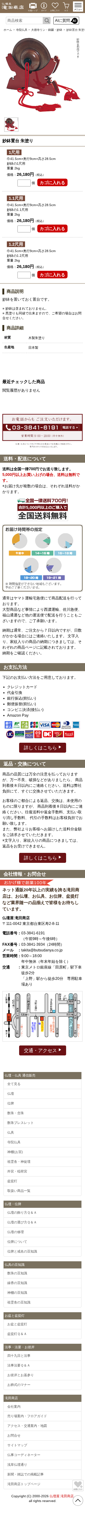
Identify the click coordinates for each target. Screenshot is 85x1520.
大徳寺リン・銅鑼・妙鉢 (46, 30)
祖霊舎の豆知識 (18, 1302)
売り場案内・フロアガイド (27, 1416)
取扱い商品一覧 (18, 1191)
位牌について (17, 1242)
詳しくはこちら (41, 747)
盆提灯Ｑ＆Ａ (17, 1334)
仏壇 (10, 1093)
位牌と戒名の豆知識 (22, 1251)
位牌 (10, 1103)
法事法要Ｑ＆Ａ (18, 1365)
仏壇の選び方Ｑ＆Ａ (22, 1222)
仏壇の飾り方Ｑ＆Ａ (22, 1212)
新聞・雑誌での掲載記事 (25, 1474)
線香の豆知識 (17, 1283)
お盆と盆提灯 (17, 1324)
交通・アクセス (41, 1050)
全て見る (14, 1084)
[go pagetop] (78, 1500)
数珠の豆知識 (17, 1273)
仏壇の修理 (15, 1232)
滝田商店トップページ (23, 1484)
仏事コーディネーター (23, 1455)
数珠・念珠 (15, 1113)
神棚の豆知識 (17, 1292)
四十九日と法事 (18, 1355)
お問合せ (14, 1435)
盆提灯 (12, 1181)
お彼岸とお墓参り (20, 1375)
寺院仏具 (21, 30)
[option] (42, 75)
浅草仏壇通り (17, 1464)
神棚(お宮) (15, 1152)
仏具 (10, 1132)
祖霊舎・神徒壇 (18, 1161)
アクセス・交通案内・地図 (27, 1426)
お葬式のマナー (18, 1385)
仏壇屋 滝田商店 (62, 1496)
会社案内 (14, 1406)
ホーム (8, 30)
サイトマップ (17, 1445)
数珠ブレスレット (20, 1123)
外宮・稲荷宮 (17, 1171)
